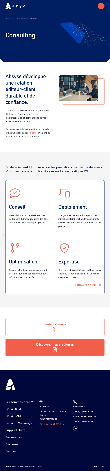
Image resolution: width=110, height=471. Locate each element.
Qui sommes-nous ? (19, 402)
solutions (31, 133)
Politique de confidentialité (26, 466)
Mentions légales (11, 466)
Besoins (11, 451)
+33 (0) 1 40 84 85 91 (83, 421)
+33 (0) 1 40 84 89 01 (83, 411)
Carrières (12, 444)
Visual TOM (13, 409)
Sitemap (39, 466)
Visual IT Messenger (20, 423)
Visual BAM (13, 416)
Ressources (14, 437)
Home (8, 18)
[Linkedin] (75, 428)
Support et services (20, 18)
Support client (15, 430)
